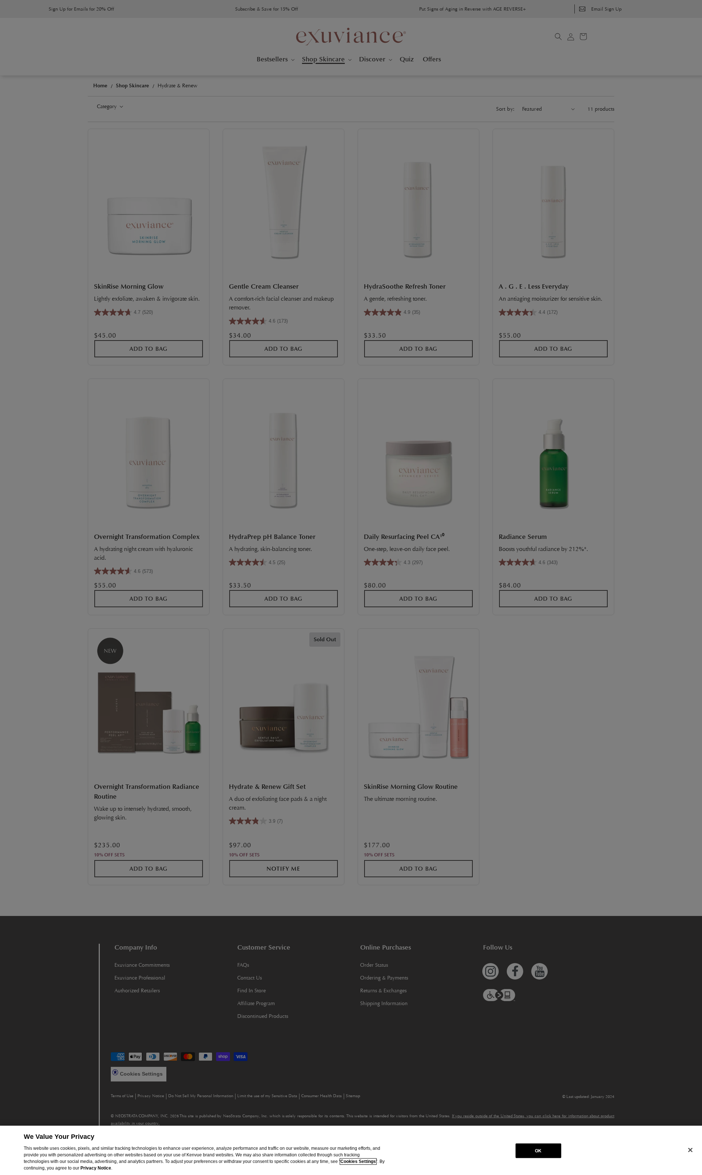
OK (538, 1150)
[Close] (690, 1150)
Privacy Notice (95, 1168)
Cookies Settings (358, 1161)
